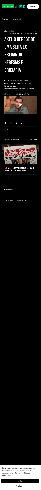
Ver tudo (33, 139)
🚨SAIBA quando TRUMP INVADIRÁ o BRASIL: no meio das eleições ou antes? (20, 169)
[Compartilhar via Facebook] (5, 123)
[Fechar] (38, 468)
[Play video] (20, 105)
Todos (5, 19)
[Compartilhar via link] (22, 123)
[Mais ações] (35, 32)
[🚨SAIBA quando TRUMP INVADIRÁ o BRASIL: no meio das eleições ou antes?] (20, 154)
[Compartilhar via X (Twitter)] (11, 123)
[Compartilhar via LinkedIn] (16, 123)
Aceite (20, 481)
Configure (19, 486)
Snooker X (17, 19)
